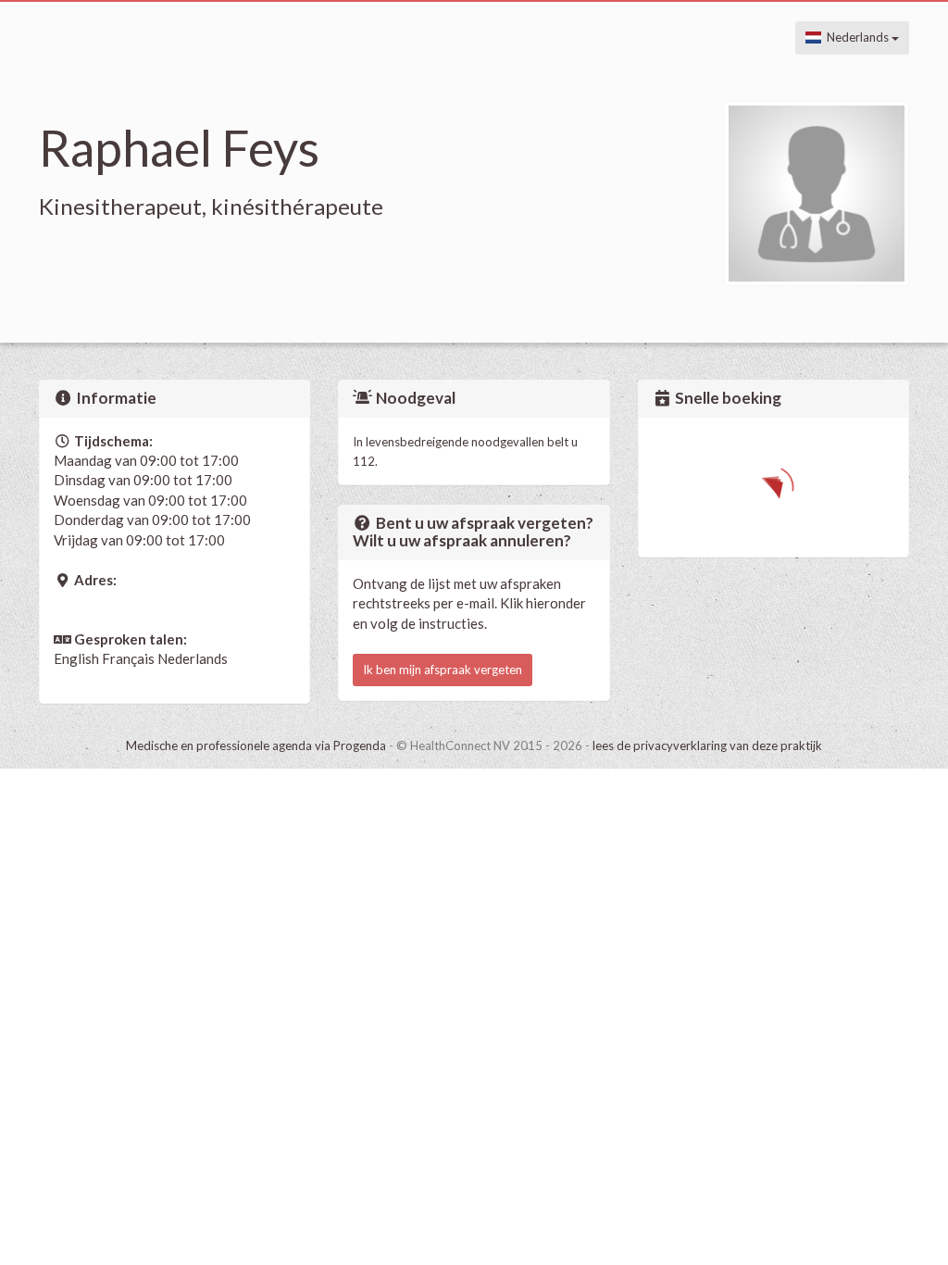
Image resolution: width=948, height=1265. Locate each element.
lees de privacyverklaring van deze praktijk (707, 745)
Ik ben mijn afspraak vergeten (442, 669)
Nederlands (856, 37)
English (76, 658)
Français (128, 658)
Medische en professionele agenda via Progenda (256, 745)
